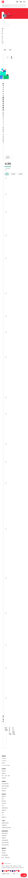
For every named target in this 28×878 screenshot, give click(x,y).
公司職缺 (19, 866)
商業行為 (21, 867)
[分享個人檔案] (6, 24)
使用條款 (13, 867)
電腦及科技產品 (5, 823)
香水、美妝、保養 (6, 775)
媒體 (11, 866)
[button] (3, 20)
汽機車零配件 (5, 808)
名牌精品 (4, 778)
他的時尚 (4, 771)
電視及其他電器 (5, 786)
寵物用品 (4, 790)
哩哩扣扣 (4, 796)
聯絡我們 (8, 866)
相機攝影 (4, 850)
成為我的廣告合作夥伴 (6, 867)
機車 (3, 812)
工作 (3, 814)
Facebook (4, 758)
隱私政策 (17, 867)
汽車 (3, 805)
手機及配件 (4, 825)
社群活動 (4, 803)
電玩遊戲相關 (5, 840)
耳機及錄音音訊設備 (6, 827)
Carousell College (6, 765)
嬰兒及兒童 (4, 788)
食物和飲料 (4, 835)
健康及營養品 (5, 833)
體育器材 (4, 838)
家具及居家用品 (5, 783)
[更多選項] (9, 25)
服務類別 (4, 817)
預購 (3, 798)
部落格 (3, 763)
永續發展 (15, 866)
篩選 (11, 57)
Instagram (4, 760)
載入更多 (3, 718)
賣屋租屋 (4, 810)
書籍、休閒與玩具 (6, 857)
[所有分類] (17, 1)
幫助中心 (3, 866)
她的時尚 (4, 773)
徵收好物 (4, 801)
